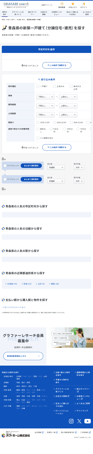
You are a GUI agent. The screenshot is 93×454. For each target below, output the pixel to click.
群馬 (28, 382)
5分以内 (55, 130)
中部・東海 (7, 390)
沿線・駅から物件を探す (63, 373)
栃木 (23, 382)
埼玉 (30, 386)
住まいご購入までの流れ (62, 404)
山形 (45, 376)
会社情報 (38, 432)
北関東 (6, 382)
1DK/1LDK (44, 122)
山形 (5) (41, 284)
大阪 (28, 396)
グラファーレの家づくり (62, 390)
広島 (23, 400)
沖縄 (23, 408)
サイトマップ (82, 410)
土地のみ (60, 86)
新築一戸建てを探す (8, 20)
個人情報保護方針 (67, 432)
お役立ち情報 (61, 396)
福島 (18, 379)
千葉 (35, 386)
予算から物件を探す (62, 381)
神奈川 (24, 386)
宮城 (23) (27, 284)
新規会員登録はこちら (16, 356)
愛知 (23, 390)
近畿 (5, 396)
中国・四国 (7, 400)
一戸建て (44, 86)
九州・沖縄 (7, 406)
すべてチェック (13, 166)
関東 (5, 386)
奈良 (38, 396)
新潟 (38, 390)
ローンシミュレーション (15, 307)
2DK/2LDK (61, 122)
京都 (23, 396)
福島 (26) (55, 284)
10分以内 (70, 130)
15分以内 (83, 130)
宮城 (35, 376)
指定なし (43, 130)
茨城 (18, 382)
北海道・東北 (21, 20)
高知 (28, 402)
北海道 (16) (12, 284)
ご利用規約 (84, 432)
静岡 (18, 390)
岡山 (18, 400)
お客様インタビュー (83, 397)
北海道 (18, 376)
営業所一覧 (51, 432)
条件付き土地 (77, 87)
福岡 (18, 406)
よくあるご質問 (83, 403)
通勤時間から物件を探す (83, 373)
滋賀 (18, 396)
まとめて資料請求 (31, 165)
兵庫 (33, 396)
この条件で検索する (58, 65)
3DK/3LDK (78, 122)
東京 (18, 386)
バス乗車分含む (46, 138)
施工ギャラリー (83, 389)
